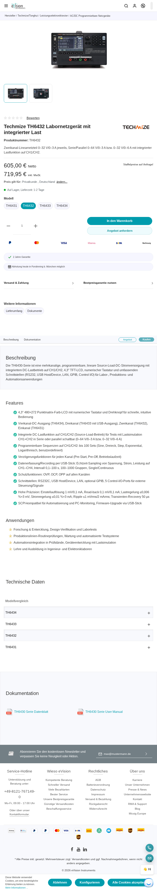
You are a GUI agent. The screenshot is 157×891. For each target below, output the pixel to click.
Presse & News (137, 789)
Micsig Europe (137, 813)
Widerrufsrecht (98, 808)
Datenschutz (98, 789)
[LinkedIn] (85, 850)
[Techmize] (136, 127)
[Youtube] (78, 850)
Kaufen (146, 339)
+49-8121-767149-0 (19, 794)
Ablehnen (60, 882)
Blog (137, 808)
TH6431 (11, 205)
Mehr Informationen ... (16, 887)
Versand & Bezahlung (98, 799)
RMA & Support (137, 803)
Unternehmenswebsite (137, 794)
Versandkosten (81, 859)
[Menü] (6, 6)
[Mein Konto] (134, 6)
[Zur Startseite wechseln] (18, 5)
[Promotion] (143, 6)
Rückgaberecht (98, 803)
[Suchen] (126, 6)
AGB (98, 779)
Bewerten (33, 118)
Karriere (137, 779)
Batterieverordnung (98, 784)
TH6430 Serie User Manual (104, 711)
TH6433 (45, 205)
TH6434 (62, 205)
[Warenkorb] (151, 6)
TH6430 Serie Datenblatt (31, 711)
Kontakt (137, 799)
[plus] (35, 226)
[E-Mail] (150, 858)
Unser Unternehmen (137, 784)
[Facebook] (72, 850)
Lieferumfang (14, 310)
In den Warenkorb (119, 221)
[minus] (8, 226)
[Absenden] (146, 754)
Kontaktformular (19, 814)
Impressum (98, 794)
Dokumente (34, 310)
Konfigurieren (90, 882)
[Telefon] (150, 848)
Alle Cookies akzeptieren (130, 882)
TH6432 (28, 205)
